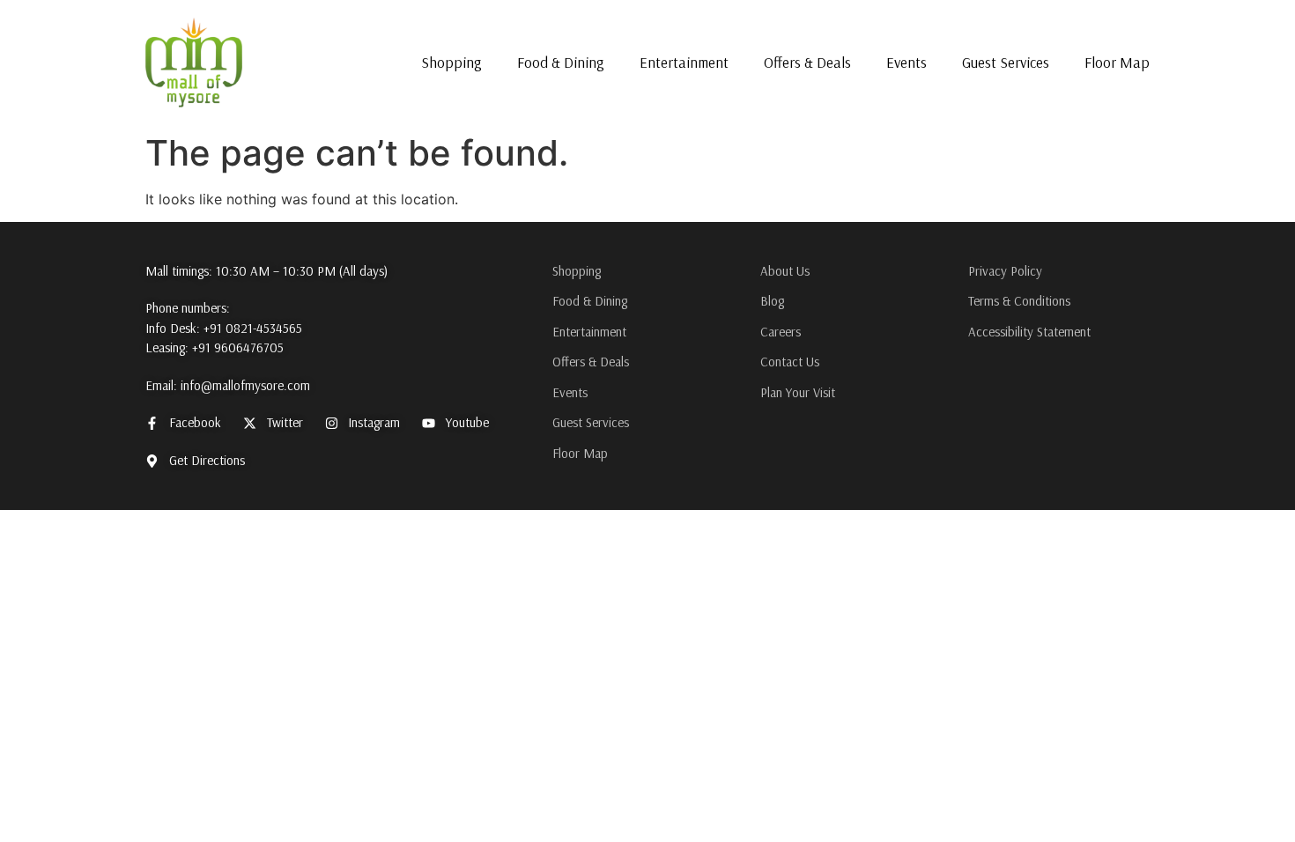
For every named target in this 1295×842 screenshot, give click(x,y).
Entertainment (684, 62)
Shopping (451, 62)
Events (906, 62)
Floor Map (1117, 62)
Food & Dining (560, 62)
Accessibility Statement (1029, 331)
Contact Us (789, 361)
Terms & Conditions (1019, 300)
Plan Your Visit (797, 392)
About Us (785, 270)
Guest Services (1005, 62)
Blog (772, 300)
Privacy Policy (1005, 270)
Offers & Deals (807, 62)
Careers (780, 331)
